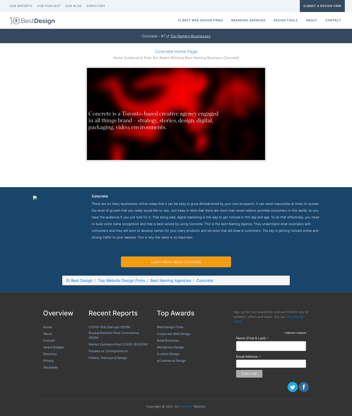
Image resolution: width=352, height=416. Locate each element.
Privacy (48, 361)
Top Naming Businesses (190, 36)
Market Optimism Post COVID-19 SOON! (118, 344)
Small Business (168, 340)
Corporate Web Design (174, 334)
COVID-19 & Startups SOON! (109, 327)
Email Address (248, 356)
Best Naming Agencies (170, 280)
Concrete (204, 280)
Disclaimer (50, 367)
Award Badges (53, 347)
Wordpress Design (170, 347)
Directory (50, 354)
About (47, 334)
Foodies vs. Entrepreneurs (108, 351)
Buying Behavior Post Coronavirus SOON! (114, 335)
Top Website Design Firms (121, 280)
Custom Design (168, 354)
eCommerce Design (171, 361)
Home (47, 327)
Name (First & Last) (252, 338)
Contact (49, 340)
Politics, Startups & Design (108, 358)
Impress (186, 406)
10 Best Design (79, 280)
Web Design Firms (170, 327)
